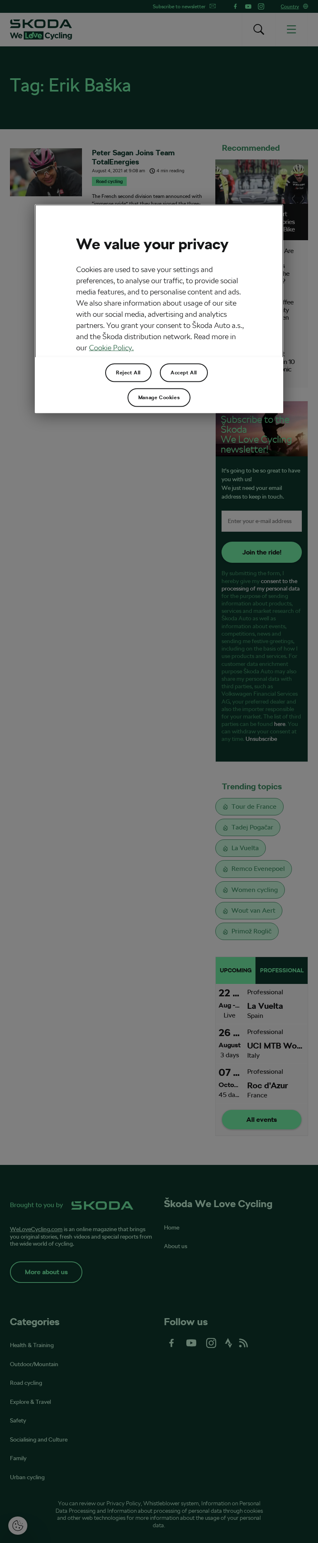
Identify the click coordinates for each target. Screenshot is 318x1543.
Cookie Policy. (111, 347)
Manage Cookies (159, 397)
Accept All (184, 372)
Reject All (128, 372)
